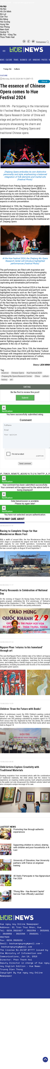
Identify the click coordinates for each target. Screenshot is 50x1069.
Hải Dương (5, 22)
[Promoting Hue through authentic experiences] (5, 834)
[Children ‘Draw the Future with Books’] (25, 741)
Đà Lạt (3, 14)
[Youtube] (33, 42)
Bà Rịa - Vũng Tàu (8, 34)
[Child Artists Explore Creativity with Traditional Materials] (25, 801)
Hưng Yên (4, 24)
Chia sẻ (44, 81)
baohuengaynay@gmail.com (24, 943)
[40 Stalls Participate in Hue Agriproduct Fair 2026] (5, 880)
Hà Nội (3, 9)
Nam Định (4, 29)
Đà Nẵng (4, 19)
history (4, 380)
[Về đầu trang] (45, 1059)
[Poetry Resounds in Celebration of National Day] (25, 622)
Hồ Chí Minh (5, 11)
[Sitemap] (24, 42)
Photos (44, 59)
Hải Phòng (5, 27)
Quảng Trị (4, 32)
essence (5, 373)
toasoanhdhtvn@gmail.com (23, 3)
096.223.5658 (5, 3)
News (2, 59)
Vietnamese (41, 42)
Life (30, 59)
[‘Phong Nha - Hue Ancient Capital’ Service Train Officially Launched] (5, 896)
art (11, 380)
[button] (25, 982)
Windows (36, 59)
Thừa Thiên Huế (7, 37)
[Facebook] (28, 42)
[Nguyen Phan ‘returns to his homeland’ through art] (25, 683)
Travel (16, 59)
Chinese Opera (17, 373)
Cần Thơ (4, 16)
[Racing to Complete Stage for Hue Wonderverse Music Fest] (25, 565)
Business (23, 59)
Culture (9, 59)
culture (46, 376)
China (37, 376)
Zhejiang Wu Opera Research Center (16, 376)
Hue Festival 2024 (34, 373)
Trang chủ (7, 69)
